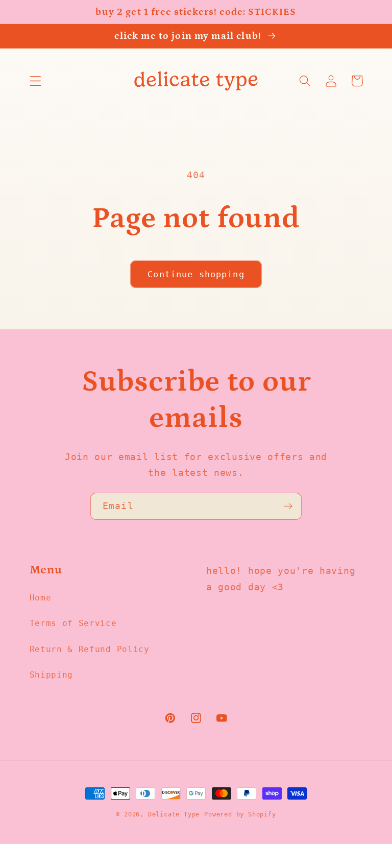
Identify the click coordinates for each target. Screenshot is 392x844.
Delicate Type (174, 814)
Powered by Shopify (240, 814)
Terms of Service (73, 623)
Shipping (52, 675)
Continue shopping (196, 274)
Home (41, 597)
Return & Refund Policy (90, 649)
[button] (35, 81)
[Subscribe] (288, 506)
